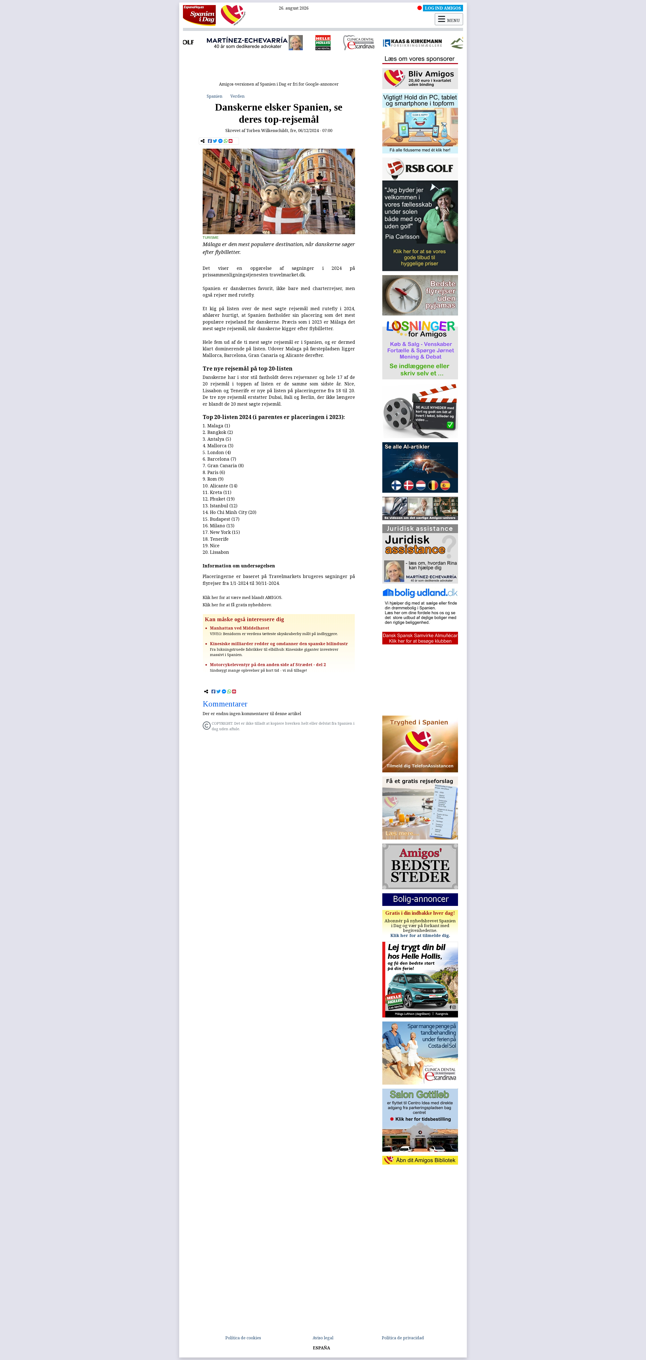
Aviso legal (323, 1338)
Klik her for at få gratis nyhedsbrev (237, 605)
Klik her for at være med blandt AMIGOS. (242, 597)
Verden (237, 96)
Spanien (214, 96)
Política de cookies (243, 1338)
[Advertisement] (279, 67)
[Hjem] (199, 15)
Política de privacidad (403, 1338)
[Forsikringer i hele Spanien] (376, 42)
